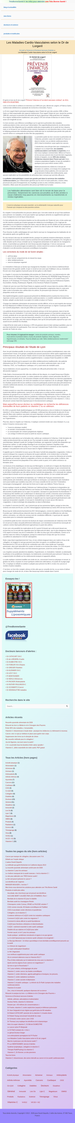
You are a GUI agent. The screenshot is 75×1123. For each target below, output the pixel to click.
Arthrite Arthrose (11, 777)
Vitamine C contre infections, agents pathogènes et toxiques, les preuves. (32, 974)
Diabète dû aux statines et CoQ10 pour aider (22, 929)
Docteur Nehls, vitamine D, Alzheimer (20, 1002)
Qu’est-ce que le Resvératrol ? (17, 965)
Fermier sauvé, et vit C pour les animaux (21, 932)
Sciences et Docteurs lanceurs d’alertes (19, 996)
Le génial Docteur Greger (16, 1033)
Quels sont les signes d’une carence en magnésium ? (25, 963)
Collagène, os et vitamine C (17, 913)
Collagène (9, 794)
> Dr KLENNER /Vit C (13, 670)
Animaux (8, 771)
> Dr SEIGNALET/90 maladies (16, 690)
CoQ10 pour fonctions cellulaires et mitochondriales (25, 924)
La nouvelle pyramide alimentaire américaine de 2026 (24, 868)
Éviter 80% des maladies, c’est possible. (19, 728)
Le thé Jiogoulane (13, 952)
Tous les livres (10, 1055)
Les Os (7, 810)
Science (8, 827)
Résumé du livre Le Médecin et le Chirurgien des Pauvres (25, 725)
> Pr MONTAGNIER (12, 676)
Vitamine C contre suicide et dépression (21, 980)
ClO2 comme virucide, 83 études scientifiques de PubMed (27, 907)
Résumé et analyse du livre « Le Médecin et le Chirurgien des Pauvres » (30, 993)
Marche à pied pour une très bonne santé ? (22, 1041)
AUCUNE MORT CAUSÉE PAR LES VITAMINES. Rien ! (27, 896)
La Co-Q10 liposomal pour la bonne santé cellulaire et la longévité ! (30, 938)
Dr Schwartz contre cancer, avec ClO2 (20, 1019)
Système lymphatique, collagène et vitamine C (23, 1047)
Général (8, 802)
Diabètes (8, 796)
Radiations (9, 824)
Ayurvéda (8, 779)
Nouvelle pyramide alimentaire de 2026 (19, 722)
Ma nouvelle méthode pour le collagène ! (19, 739)
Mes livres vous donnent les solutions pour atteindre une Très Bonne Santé (31, 887)
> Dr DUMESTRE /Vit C (13, 662)
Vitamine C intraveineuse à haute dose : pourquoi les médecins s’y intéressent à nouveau (36, 731)
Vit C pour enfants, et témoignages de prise (22, 968)
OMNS (7, 819)
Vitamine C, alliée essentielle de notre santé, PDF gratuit (25, 748)
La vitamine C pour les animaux (16, 870)
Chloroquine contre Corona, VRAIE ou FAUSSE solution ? (27, 904)
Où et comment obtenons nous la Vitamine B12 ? (24, 957)
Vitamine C (9, 841)
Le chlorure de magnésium (16, 946)
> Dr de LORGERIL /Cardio (14, 659)
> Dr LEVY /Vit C (11, 673)
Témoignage (9, 830)
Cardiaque (9, 785)
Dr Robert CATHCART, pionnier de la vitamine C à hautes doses (29, 1013)
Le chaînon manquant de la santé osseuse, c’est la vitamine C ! (27, 873)
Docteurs (8, 799)
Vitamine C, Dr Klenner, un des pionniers (21, 1052)
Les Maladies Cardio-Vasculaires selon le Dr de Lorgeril (26, 1038)
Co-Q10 (8, 791)
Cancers (8, 782)
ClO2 (7, 788)
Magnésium (9, 816)
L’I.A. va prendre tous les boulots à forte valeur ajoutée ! (24, 745)
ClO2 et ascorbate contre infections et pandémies (24, 910)
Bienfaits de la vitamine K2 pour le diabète (22, 899)
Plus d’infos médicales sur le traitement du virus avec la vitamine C (30, 960)
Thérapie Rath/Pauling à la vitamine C (20, 1049)
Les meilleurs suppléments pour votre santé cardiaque (26, 954)
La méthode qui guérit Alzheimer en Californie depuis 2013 (25, 865)
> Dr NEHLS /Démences (13, 679)
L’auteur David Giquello (13, 862)
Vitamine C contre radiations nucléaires (21, 977)
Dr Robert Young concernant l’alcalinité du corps (24, 1016)
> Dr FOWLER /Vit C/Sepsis (15, 665)
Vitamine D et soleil (14, 988)
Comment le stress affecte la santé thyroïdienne (23, 921)
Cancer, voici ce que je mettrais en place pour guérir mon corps (27, 734)
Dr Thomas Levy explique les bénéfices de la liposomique (27, 1021)
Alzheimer (8, 768)
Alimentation (9, 765)
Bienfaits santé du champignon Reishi (20, 901)
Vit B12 (8, 836)
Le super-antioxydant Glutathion (18, 949)
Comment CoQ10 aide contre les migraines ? (23, 918)
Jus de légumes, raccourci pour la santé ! (19, 742)
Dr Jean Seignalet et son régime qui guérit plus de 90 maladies (29, 1010)
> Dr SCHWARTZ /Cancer (14, 687)
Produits (8, 822)
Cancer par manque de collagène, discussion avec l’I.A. (24, 856)
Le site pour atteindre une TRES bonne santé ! (21, 876)
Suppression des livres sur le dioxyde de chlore (21, 736)
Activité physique (11, 763)
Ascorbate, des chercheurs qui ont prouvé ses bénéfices (26, 893)
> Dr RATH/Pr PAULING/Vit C (15, 684)
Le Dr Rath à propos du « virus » (18, 1030)
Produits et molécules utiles (15, 890)
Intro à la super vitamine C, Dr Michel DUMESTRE (24, 1024)
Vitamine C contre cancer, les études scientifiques (24, 971)
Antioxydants (9, 774)
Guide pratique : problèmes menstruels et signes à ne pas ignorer (29, 935)
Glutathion (9, 805)
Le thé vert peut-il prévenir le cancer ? (18, 879)
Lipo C (7, 813)
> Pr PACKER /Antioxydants (15, 681)
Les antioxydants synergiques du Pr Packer (22, 1035)
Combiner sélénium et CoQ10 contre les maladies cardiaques (28, 915)
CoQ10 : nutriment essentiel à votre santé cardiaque (25, 927)
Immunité (8, 808)
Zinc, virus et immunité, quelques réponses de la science (27, 990)
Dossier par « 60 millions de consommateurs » (23, 1004)
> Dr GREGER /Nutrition (13, 667)
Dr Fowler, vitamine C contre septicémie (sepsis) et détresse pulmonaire (32, 1007)
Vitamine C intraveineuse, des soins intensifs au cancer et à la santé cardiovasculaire (34, 1058)
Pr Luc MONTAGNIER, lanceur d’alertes (21, 1044)
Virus (7, 833)
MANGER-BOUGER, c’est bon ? (16, 884)
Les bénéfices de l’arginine (14, 882)
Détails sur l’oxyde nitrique (14, 859)
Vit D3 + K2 (9, 838)
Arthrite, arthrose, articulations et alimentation (23, 999)
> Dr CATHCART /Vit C (13, 656)
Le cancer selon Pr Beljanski (17, 1027)
